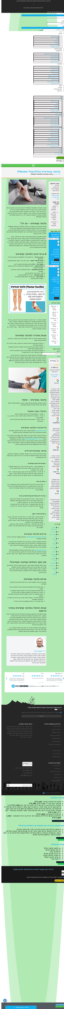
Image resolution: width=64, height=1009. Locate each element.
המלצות (55, 43)
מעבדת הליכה (56, 49)
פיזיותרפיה (57, 51)
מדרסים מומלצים (53, 83)
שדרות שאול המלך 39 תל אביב (22, 768)
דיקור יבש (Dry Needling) (32, 439)
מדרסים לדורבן (53, 73)
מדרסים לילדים (53, 80)
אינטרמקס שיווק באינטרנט (51, 793)
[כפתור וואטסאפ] (32, 165)
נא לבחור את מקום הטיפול (54, 235)
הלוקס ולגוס (56, 774)
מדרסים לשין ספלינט (53, 735)
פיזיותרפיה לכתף (53, 58)
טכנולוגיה (55, 41)
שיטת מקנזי (56, 768)
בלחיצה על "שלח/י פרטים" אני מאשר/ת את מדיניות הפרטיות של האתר (43, 877)
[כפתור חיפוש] (6, 785)
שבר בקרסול (56, 777)
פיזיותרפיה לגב (53, 60)
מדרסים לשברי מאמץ (52, 75)
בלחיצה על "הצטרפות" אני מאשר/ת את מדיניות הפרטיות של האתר (39, 712)
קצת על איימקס (53, 37)
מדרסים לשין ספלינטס (51, 77)
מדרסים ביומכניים (52, 67)
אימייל (58, 709)
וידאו (56, 39)
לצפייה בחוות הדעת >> (53, 375)
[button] (48, 94)
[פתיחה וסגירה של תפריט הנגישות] (3, 1000)
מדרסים (58, 64)
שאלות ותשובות (54, 47)
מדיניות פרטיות (55, 750)
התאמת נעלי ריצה (54, 741)
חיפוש (62, 21)
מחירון (58, 87)
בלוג (59, 85)
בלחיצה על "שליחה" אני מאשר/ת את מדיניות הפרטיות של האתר (53, 252)
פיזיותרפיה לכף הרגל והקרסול (50, 54)
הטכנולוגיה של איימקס (53, 744)
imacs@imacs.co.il (25, 775)
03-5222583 (25, 773)
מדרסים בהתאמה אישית (51, 82)
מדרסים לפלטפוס (53, 71)
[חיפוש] (39, 30)
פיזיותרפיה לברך (53, 56)
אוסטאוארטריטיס (54, 780)
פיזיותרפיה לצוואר (53, 62)
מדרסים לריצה (53, 69)
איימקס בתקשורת (53, 45)
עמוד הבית (56, 174)
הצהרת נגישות (55, 754)
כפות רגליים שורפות (54, 771)
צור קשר (58, 91)
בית (59, 32)
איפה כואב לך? (56, 89)
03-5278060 (25, 770)
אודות (58, 34)
